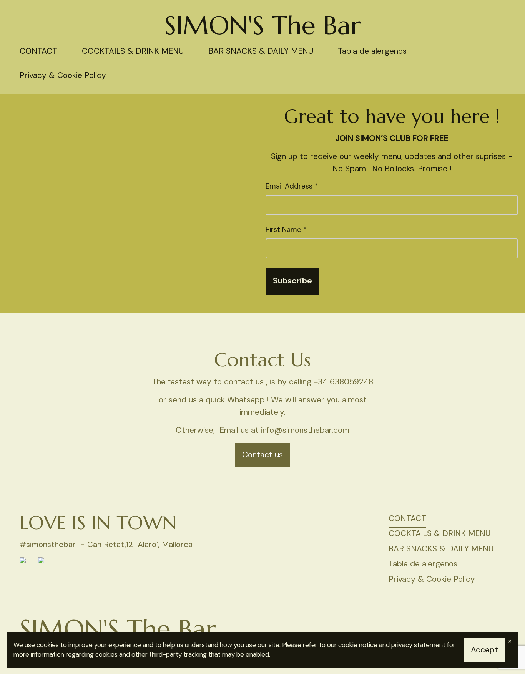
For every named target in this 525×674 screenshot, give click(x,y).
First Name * (286, 229)
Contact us (262, 454)
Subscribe (292, 280)
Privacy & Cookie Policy (63, 75)
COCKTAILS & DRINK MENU (133, 51)
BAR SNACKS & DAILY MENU (260, 51)
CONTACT (38, 51)
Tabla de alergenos (372, 51)
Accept (484, 649)
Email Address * (292, 186)
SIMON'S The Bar (262, 25)
